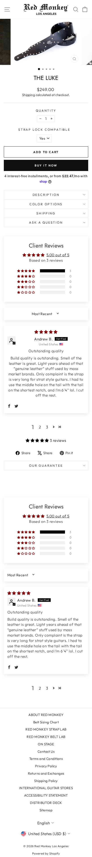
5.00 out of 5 (57, 254)
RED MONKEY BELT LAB (46, 737)
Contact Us (46, 751)
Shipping (28, 95)
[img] (45, 331)
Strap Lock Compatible (44, 130)
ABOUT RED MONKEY (46, 715)
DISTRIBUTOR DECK (46, 803)
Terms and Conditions (46, 759)
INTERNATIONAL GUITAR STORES (46, 788)
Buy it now (46, 165)
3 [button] (47, 427)
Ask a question (46, 222)
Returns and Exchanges (46, 773)
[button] (26, 270)
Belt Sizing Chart (46, 722)
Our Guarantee (46, 466)
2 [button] (40, 427)
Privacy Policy (46, 766)
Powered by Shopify (46, 853)
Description (46, 195)
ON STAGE (46, 744)
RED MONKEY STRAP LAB (46, 729)
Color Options (46, 204)
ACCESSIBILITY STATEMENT (46, 795)
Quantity (46, 111)
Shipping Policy (46, 781)
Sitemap (46, 810)
